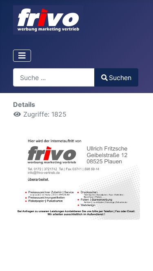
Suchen (120, 78)
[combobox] (54, 77)
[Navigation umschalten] (22, 56)
